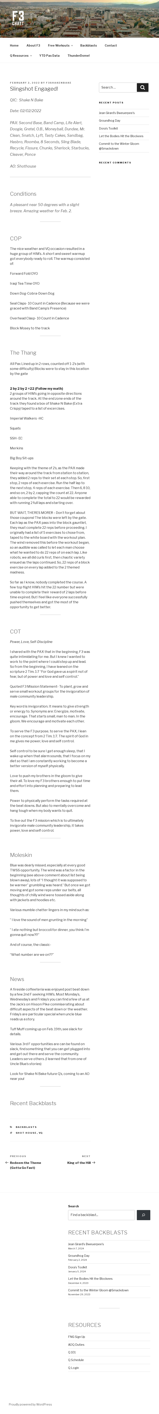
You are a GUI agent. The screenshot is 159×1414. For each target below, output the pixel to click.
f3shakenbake (59, 82)
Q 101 (72, 1352)
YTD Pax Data (49, 55)
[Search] (143, 1215)
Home (14, 45)
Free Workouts (59, 45)
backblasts (26, 1127)
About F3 (33, 45)
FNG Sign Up (76, 1336)
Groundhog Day (109, 120)
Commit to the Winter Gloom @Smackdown (98, 1290)
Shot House (26, 1132)
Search (73, 1206)
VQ (41, 1132)
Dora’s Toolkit (108, 128)
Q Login (73, 1368)
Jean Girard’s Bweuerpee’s (117, 113)
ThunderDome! (78, 55)
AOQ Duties (76, 1344)
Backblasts (88, 45)
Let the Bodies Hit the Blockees (121, 136)
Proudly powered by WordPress (30, 1404)
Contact (111, 45)
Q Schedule (76, 1360)
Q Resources (19, 55)
